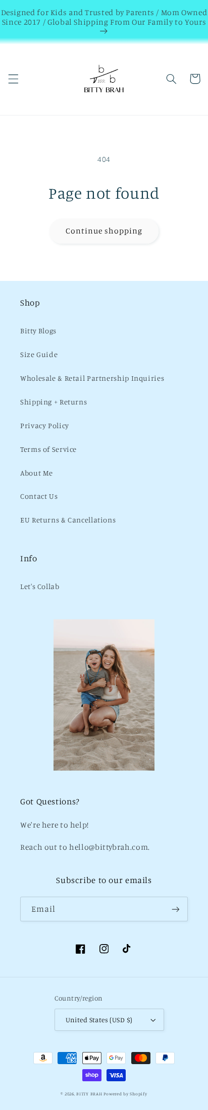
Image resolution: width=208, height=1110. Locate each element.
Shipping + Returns (53, 401)
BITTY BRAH (89, 1093)
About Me (36, 473)
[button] (13, 78)
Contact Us (39, 496)
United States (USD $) (99, 1020)
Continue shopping (104, 231)
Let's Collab (40, 586)
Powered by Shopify (125, 1093)
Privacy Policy (44, 425)
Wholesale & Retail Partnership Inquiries (92, 378)
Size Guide (39, 354)
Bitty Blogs (38, 330)
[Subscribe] (175, 909)
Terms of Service (48, 449)
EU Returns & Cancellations (68, 519)
